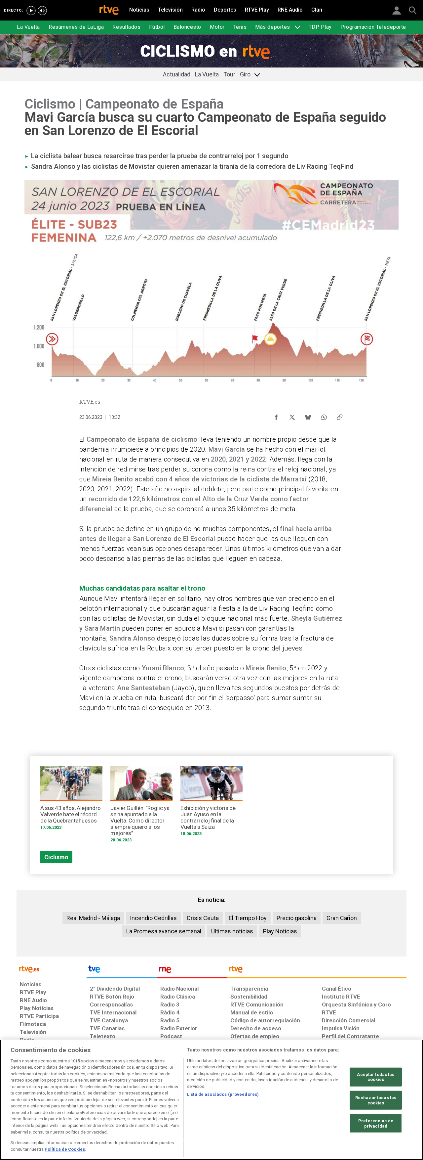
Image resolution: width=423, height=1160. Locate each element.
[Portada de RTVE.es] (109, 11)
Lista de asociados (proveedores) (223, 1094)
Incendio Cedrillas (153, 918)
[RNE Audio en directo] (42, 10)
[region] (211, 1100)
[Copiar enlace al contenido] (340, 415)
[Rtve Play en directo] (31, 10)
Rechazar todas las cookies (375, 1100)
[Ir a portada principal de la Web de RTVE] (52, 968)
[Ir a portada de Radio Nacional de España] (192, 970)
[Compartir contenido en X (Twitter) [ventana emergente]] (292, 415)
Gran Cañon (342, 918)
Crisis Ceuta (203, 918)
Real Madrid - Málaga (93, 918)
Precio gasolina (297, 918)
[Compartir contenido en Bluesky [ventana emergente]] (308, 415)
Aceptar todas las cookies (375, 1077)
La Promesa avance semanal (163, 931)
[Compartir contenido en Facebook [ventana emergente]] (276, 415)
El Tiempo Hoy (248, 918)
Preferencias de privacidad (375, 1123)
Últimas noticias (232, 931)
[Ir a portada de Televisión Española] (122, 970)
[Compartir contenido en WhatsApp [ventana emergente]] (324, 415)
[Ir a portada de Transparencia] (316, 970)
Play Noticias (280, 931)
